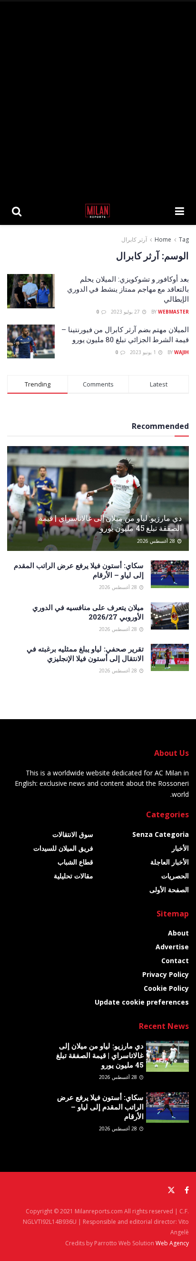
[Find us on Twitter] (171, 1190)
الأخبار (180, 848)
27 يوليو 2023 (126, 311)
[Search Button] (16, 210)
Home (163, 239)
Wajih (181, 352)
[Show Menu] (179, 210)
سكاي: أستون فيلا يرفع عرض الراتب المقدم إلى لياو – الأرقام (100, 1106)
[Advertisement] (98, 98)
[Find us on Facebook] (187, 1190)
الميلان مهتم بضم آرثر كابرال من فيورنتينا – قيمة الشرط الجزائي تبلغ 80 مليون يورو (125, 334)
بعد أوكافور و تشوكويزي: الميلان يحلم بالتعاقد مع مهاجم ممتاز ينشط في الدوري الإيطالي (128, 289)
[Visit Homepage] (98, 210)
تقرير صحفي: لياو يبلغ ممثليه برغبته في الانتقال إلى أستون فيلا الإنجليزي (85, 653)
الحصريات (175, 875)
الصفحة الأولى (169, 889)
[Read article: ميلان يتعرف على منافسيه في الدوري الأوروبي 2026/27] (170, 616)
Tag (184, 239)
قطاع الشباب (75, 861)
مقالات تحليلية (73, 875)
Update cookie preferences (142, 1002)
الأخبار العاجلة (169, 861)
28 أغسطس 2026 (156, 541)
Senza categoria (160, 834)
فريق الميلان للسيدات (63, 848)
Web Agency (172, 1243)
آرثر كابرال (134, 239)
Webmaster (173, 311)
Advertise (172, 946)
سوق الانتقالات (72, 834)
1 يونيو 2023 (143, 352)
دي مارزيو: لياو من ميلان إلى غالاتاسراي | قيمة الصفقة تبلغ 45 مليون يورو (110, 523)
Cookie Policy (166, 988)
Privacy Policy (165, 974)
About (178, 932)
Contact (175, 960)
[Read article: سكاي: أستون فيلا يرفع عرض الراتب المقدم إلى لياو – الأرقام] (170, 574)
